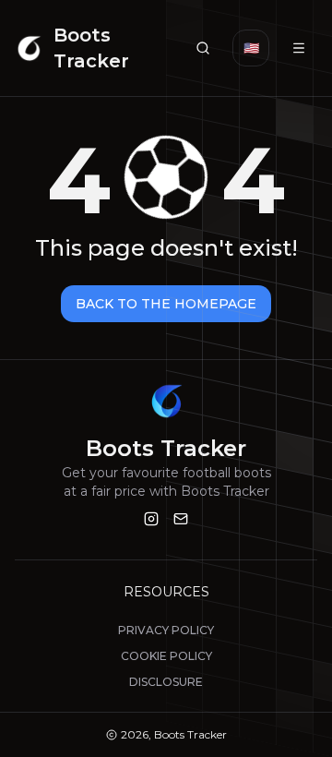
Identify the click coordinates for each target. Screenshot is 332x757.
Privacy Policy (166, 630)
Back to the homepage (166, 303)
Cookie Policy (166, 656)
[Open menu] (298, 48)
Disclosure (166, 682)
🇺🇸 (251, 48)
